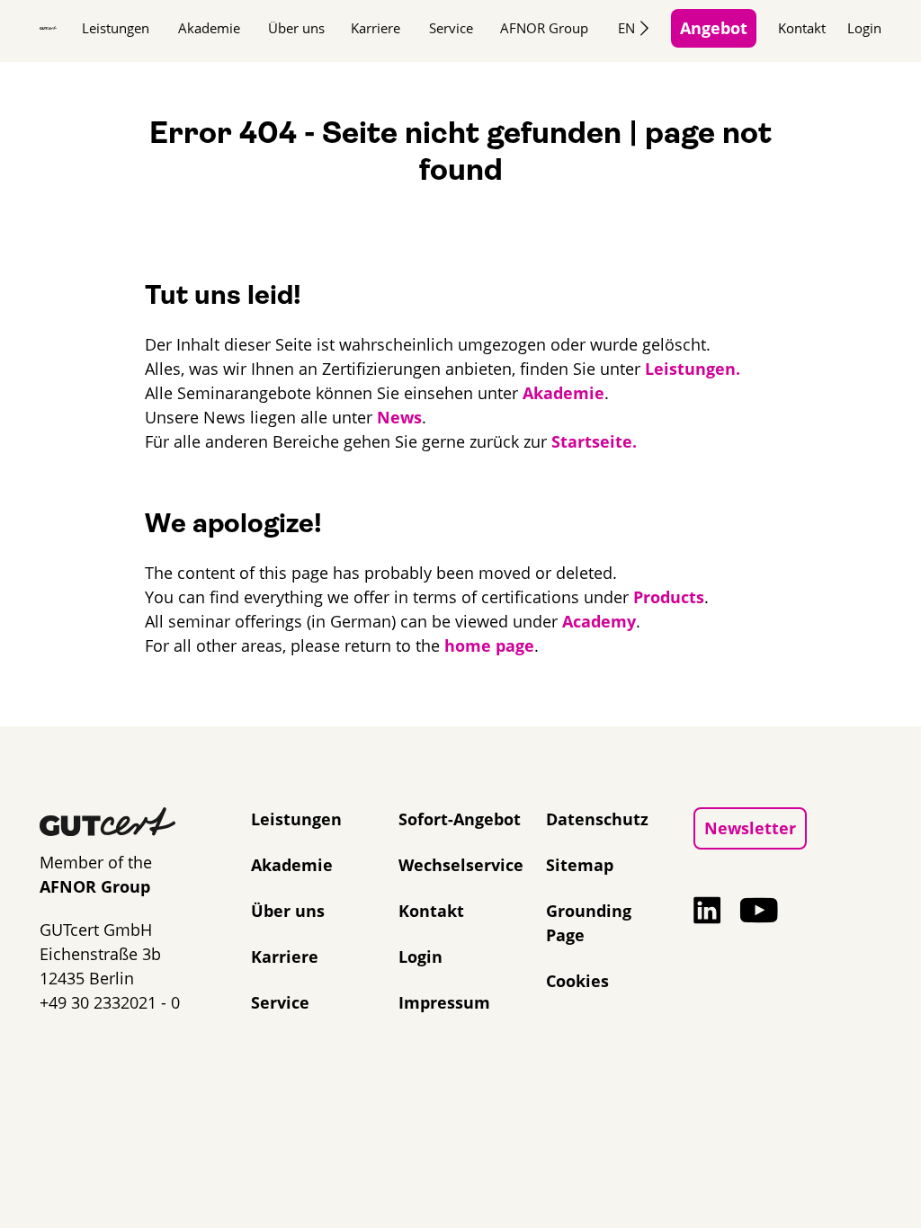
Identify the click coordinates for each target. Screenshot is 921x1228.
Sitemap (579, 865)
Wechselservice (460, 865)
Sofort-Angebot (459, 819)
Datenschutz (597, 819)
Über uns (296, 28)
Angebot (713, 28)
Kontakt (802, 28)
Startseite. (594, 441)
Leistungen (115, 28)
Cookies (577, 981)
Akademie (209, 28)
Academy (599, 621)
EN (626, 28)
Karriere (375, 28)
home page (489, 645)
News (399, 417)
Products (668, 597)
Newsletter (750, 828)
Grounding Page (588, 923)
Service (451, 28)
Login (864, 28)
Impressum (444, 1002)
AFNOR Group (544, 28)
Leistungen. (692, 368)
